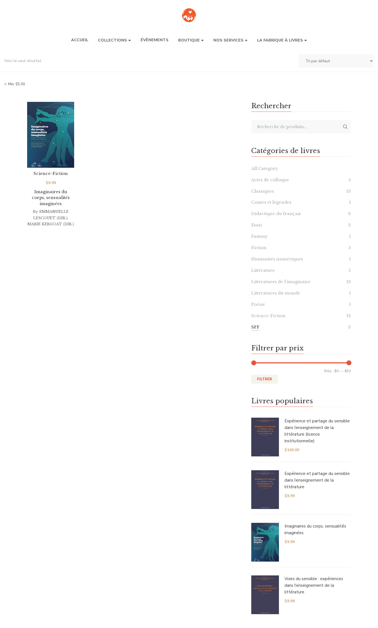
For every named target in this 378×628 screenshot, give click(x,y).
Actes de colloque (270, 179)
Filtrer (264, 379)
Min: (16, 84)
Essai (256, 225)
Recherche (345, 126)
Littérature (263, 270)
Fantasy (259, 236)
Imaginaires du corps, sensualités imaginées (51, 197)
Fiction (258, 247)
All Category (264, 168)
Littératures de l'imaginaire (280, 281)
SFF (255, 327)
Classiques (262, 191)
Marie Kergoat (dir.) (50, 224)
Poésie (258, 304)
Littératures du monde (275, 293)
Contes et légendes (271, 202)
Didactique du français (276, 213)
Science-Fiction (50, 173)
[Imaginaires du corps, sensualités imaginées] (50, 135)
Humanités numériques (277, 259)
